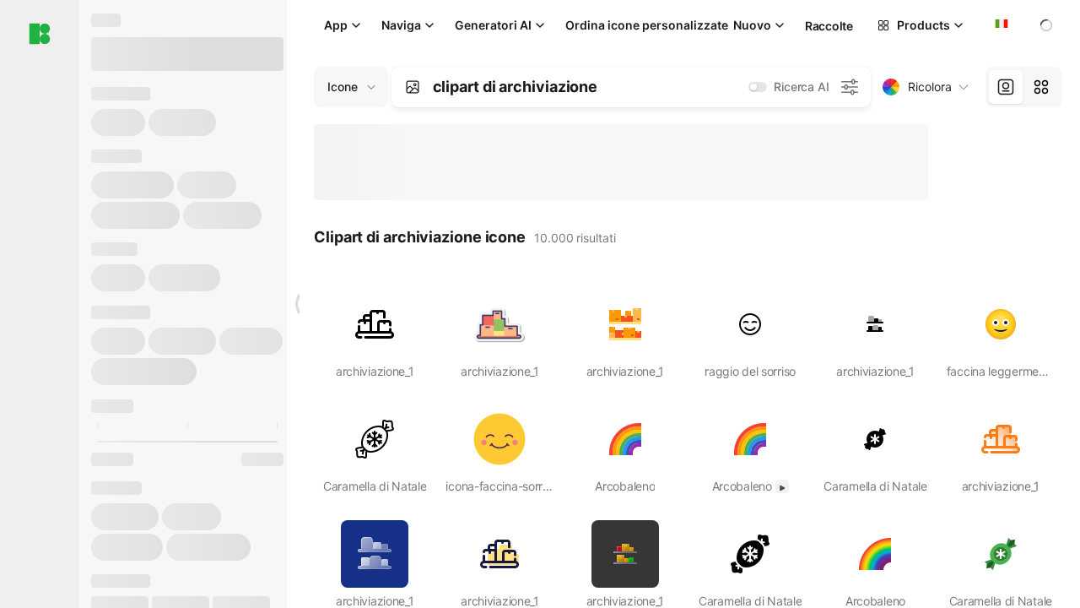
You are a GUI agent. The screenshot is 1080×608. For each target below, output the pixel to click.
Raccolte (829, 26)
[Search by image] (412, 86)
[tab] (1006, 87)
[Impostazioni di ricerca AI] (849, 86)
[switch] (757, 87)
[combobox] (1000, 25)
